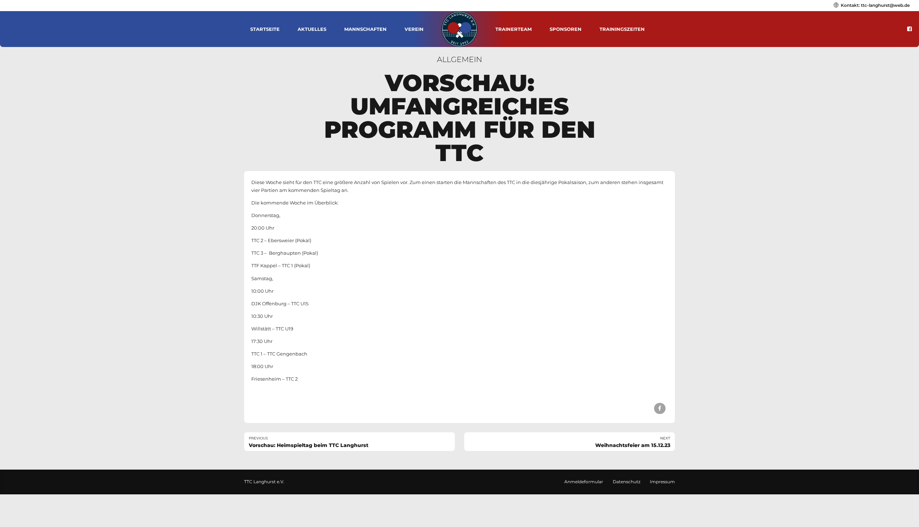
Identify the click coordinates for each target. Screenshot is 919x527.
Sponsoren (566, 29)
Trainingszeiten (622, 29)
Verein (414, 29)
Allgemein (459, 59)
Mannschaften (365, 29)
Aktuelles (312, 29)
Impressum (662, 481)
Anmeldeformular (583, 481)
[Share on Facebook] (659, 408)
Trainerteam (513, 29)
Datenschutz (626, 481)
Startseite (265, 29)
